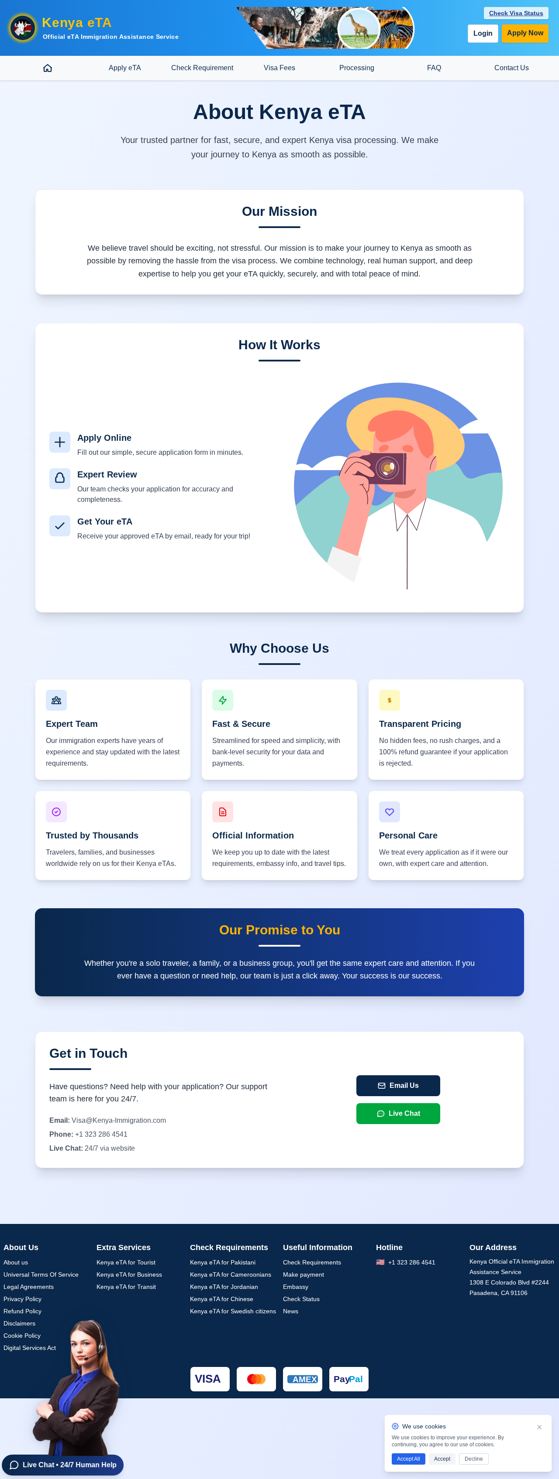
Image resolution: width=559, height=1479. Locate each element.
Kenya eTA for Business (129, 1274)
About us (15, 1262)
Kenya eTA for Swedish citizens (233, 1311)
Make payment (303, 1274)
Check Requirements (312, 1262)
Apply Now (525, 33)
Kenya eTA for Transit (126, 1286)
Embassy (295, 1286)
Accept (442, 1459)
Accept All (408, 1459)
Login (483, 33)
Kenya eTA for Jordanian (224, 1286)
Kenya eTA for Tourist (126, 1262)
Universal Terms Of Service (41, 1274)
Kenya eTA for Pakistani (222, 1262)
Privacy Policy (22, 1298)
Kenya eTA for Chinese (221, 1298)
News (290, 1311)
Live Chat (404, 1113)
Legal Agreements (28, 1286)
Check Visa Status (516, 13)
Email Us (404, 1085)
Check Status (301, 1298)
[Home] (47, 68)
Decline (474, 1459)
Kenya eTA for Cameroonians (230, 1274)
